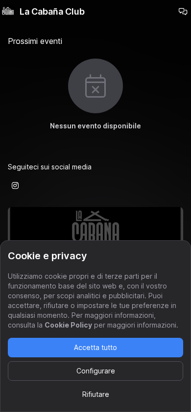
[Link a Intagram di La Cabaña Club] (15, 185)
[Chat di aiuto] (183, 12)
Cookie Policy (68, 325)
